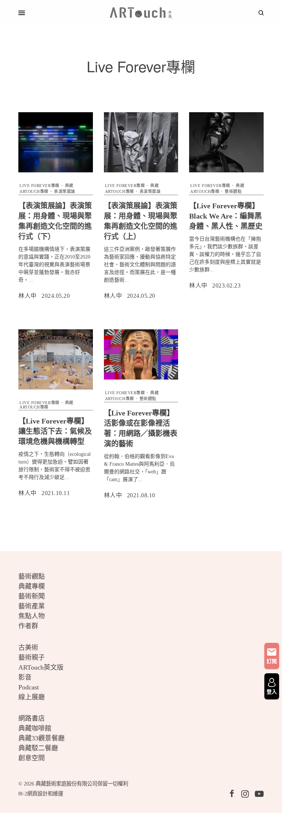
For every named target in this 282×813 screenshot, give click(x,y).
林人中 (27, 296)
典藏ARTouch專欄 (46, 404)
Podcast (28, 687)
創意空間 (31, 758)
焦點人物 (31, 616)
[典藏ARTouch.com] (141, 13)
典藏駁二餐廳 (38, 748)
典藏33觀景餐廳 (41, 738)
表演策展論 (64, 191)
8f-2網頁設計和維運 (40, 793)
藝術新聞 (31, 596)
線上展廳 (31, 697)
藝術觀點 (233, 191)
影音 (25, 677)
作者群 (28, 626)
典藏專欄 (31, 586)
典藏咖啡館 (34, 728)
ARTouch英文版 (41, 667)
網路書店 (31, 718)
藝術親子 (31, 657)
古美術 (28, 647)
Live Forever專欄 (39, 185)
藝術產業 (31, 606)
